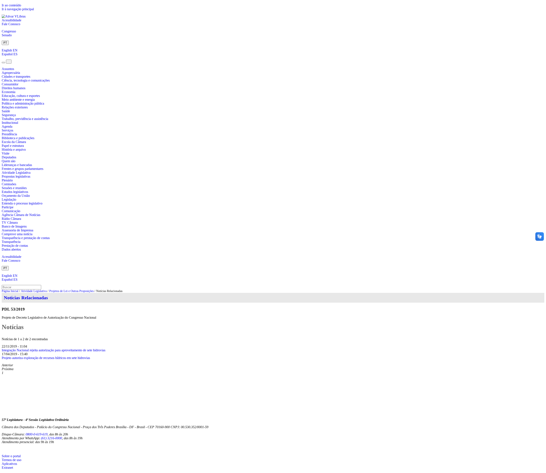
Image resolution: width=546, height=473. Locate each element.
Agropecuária (11, 72)
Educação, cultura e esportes (21, 96)
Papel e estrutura (13, 145)
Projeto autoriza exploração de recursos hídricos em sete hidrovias (46, 358)
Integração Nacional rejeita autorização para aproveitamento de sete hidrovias (53, 350)
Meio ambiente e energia (18, 99)
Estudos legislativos (15, 192)
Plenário (7, 180)
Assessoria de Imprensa (17, 230)
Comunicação (11, 211)
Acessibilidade (11, 20)
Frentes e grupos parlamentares (22, 169)
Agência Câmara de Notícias (21, 215)
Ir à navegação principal (18, 9)
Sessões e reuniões (14, 188)
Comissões (9, 184)
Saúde (6, 111)
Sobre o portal (11, 456)
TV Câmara (10, 222)
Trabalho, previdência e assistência (25, 119)
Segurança (9, 115)
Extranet (7, 467)
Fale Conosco (11, 24)
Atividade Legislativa (16, 172)
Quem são (8, 161)
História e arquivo (14, 149)
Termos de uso (11, 460)
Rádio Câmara (11, 218)
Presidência (9, 134)
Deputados (9, 157)
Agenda (7, 126)
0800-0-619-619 (37, 434)
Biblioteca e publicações (18, 138)
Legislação (9, 199)
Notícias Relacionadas (26, 297)
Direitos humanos (13, 88)
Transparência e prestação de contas (26, 238)
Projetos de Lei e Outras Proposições (71, 291)
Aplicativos (9, 464)
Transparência (11, 242)
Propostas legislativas (16, 176)
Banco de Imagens (14, 226)
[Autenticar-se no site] (3, 449)
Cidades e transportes (16, 76)
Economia (8, 92)
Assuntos (8, 69)
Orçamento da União (16, 195)
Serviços (7, 130)
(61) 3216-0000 (51, 438)
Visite (5, 153)
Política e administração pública (23, 103)
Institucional (10, 122)
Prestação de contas (15, 245)
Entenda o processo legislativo (22, 203)
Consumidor (10, 84)
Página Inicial (10, 291)
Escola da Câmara (14, 142)
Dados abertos (11, 249)
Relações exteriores (15, 107)
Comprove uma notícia (17, 234)
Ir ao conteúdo (11, 5)
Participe (7, 207)
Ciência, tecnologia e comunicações (26, 80)
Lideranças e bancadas (17, 165)
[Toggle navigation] (3, 62)
